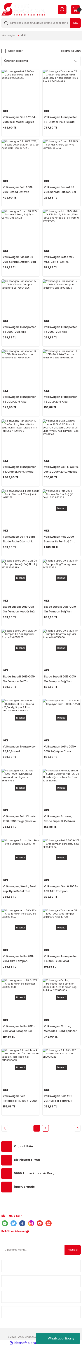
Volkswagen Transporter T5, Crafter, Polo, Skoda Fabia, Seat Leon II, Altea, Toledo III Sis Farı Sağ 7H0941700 (19, 469)
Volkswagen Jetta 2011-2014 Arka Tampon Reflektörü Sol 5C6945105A (18, 959)
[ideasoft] (18, 1343)
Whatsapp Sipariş (61, 1338)
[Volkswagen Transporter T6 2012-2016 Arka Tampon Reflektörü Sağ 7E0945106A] (62, 368)
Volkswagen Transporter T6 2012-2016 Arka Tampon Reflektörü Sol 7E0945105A (19, 399)
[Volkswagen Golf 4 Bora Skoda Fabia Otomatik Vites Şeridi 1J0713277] (21, 508)
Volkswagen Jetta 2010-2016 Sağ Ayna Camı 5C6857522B (60, 749)
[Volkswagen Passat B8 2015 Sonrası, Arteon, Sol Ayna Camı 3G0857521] (62, 158)
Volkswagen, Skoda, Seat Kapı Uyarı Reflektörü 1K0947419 (19, 889)
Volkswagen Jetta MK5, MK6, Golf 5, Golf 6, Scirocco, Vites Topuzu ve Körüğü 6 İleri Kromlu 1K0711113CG (61, 259)
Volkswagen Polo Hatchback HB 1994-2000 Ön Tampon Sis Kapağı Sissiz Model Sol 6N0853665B (20, 1098)
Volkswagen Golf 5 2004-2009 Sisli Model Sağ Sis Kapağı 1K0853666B (20, 119)
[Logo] (23, 9)
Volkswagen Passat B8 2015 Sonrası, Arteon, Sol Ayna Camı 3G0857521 (60, 190)
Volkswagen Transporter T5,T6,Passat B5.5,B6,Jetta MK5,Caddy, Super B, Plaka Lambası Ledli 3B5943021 (20, 749)
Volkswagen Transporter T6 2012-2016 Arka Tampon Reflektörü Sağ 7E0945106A (60, 399)
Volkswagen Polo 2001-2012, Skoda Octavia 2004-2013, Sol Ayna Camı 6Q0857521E (20, 190)
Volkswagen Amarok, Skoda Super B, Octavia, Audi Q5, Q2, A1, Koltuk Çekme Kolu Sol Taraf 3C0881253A (59, 819)
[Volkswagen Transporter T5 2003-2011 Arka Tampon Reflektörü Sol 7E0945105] (21, 298)
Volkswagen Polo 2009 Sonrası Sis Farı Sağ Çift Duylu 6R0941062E (59, 539)
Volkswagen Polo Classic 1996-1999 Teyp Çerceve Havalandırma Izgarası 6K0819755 (19, 819)
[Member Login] (62, 9)
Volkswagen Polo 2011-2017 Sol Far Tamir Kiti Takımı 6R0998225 (59, 1098)
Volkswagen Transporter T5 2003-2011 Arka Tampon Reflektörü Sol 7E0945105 (19, 329)
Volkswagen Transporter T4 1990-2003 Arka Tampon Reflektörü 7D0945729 (60, 959)
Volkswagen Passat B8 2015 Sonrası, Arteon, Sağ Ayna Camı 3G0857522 (19, 259)
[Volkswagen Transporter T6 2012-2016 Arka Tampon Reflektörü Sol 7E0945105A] (21, 368)
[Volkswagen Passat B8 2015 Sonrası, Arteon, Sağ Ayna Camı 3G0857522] (21, 228)
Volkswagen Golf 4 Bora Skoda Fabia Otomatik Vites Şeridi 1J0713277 (19, 539)
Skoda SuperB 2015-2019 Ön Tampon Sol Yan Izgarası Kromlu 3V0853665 (19, 679)
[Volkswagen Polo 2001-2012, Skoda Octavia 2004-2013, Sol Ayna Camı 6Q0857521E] (21, 158)
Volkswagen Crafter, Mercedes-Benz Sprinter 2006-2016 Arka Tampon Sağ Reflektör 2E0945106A (61, 1029)
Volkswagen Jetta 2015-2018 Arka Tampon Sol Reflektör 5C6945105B (19, 1029)
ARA (75, 23)
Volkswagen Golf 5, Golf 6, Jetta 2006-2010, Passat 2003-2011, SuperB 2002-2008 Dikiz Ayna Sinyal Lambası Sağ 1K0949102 (61, 469)
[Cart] (75, 9)
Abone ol (73, 1249)
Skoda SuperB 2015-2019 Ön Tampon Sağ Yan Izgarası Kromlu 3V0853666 (60, 679)
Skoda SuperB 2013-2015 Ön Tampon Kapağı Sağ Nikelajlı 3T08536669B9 (19, 609)
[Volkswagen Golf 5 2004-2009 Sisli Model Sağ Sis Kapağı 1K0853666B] (21, 89)
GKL (24, 35)
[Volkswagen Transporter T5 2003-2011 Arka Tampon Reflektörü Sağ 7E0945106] (62, 298)
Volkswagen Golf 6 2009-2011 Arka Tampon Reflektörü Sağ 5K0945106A (61, 889)
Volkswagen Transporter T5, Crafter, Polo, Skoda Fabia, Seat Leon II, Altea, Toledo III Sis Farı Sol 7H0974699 (60, 119)
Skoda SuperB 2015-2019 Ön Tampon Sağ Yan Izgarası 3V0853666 (60, 609)
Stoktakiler (15, 51)
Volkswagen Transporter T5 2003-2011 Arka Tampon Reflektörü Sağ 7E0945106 (60, 329)
